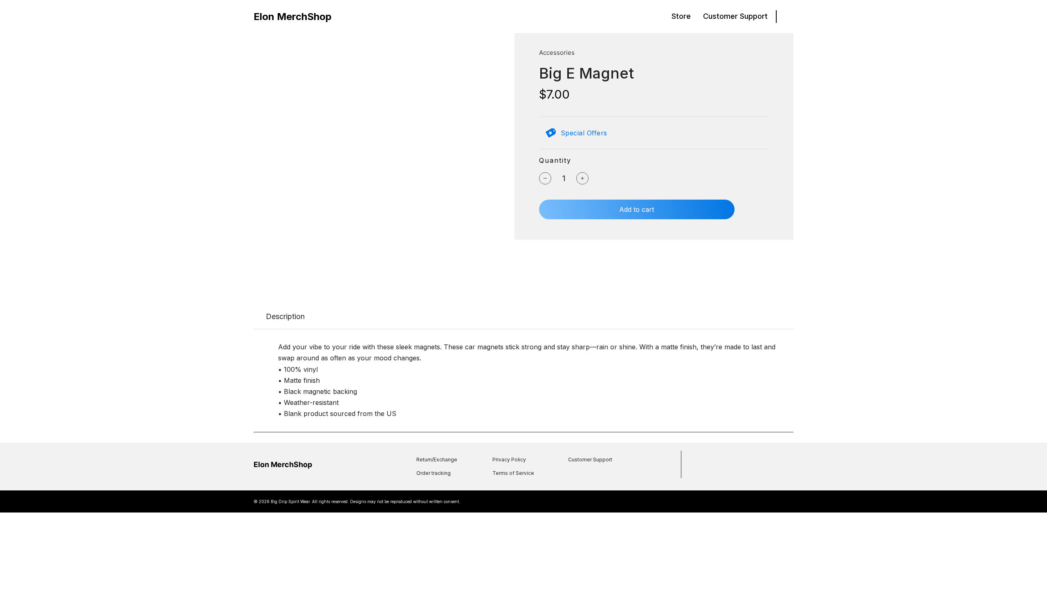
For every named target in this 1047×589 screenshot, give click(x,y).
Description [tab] (285, 316)
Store (681, 16)
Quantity (555, 160)
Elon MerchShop (293, 16)
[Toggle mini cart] (789, 16)
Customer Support (735, 16)
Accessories (557, 52)
